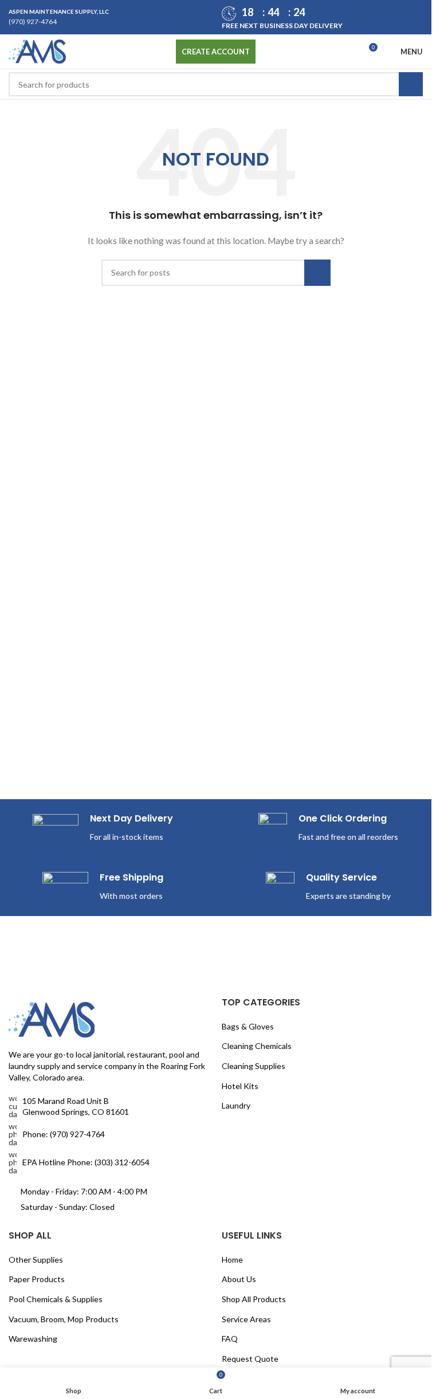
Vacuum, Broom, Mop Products (64, 1319)
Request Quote (250, 1358)
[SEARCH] (411, 84)
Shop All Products (254, 1299)
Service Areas (246, 1319)
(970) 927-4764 (33, 21)
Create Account (216, 51)
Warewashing (33, 1338)
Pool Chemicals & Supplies (56, 1299)
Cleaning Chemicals (257, 1046)
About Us (239, 1279)
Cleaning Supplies (253, 1066)
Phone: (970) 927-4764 (63, 1134)
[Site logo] (37, 51)
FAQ (230, 1338)
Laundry (236, 1105)
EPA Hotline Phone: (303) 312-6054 (86, 1162)
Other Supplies (36, 1259)
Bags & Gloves (248, 1026)
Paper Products (37, 1279)
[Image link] (52, 1019)
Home (232, 1259)
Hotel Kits (240, 1086)
